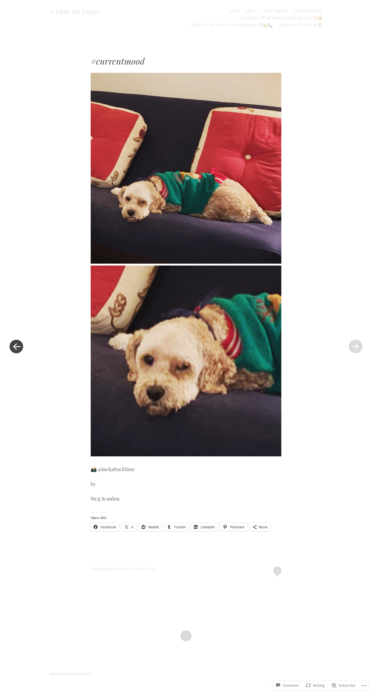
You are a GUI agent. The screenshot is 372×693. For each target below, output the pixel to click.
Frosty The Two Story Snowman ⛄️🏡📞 (231, 25)
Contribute (275, 10)
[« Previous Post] (16, 346)
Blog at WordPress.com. (71, 674)
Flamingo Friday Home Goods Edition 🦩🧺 (280, 18)
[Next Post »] (355, 346)
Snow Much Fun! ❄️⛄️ (300, 25)
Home (234, 10)
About (251, 10)
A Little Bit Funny (75, 11)
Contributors (308, 10)
